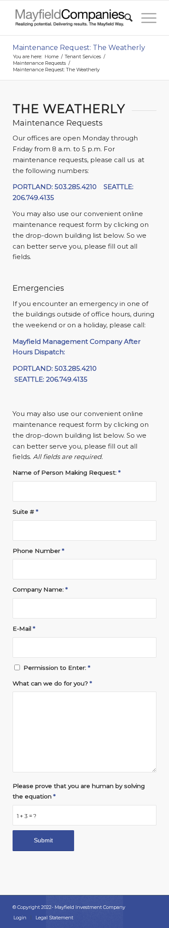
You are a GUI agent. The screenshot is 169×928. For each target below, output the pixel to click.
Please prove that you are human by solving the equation (79, 791)
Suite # (25, 511)
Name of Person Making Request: (66, 472)
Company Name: (40, 589)
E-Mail (24, 628)
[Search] (124, 17)
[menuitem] (124, 17)
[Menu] (144, 17)
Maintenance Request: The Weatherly (79, 47)
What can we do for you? (52, 683)
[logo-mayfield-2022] (70, 17)
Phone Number (38, 550)
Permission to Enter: (56, 667)
